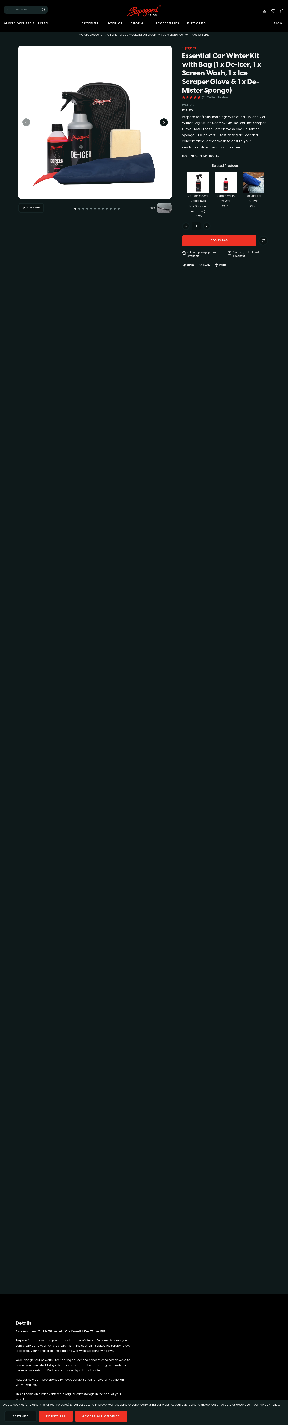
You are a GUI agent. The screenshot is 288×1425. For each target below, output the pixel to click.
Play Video (33, 208)
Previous (26, 122)
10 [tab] (111, 209)
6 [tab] (95, 209)
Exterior (90, 23)
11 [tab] (115, 209)
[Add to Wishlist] (263, 241)
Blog (278, 23)
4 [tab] (87, 209)
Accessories (167, 23)
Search (43, 9)
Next (164, 122)
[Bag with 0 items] (281, 10)
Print (222, 265)
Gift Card (196, 23)
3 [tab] (83, 209)
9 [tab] (107, 209)
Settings (21, 1416)
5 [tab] (91, 209)
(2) (203, 97)
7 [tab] (99, 209)
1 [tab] (75, 209)
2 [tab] (79, 209)
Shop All (139, 23)
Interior (115, 23)
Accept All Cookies (101, 1416)
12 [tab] (119, 209)
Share (190, 265)
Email (206, 265)
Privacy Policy (269, 1404)
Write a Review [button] (217, 97)
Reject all (56, 1416)
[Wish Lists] (273, 10)
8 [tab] (103, 209)
